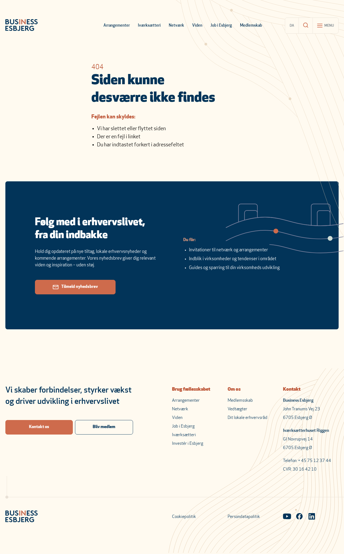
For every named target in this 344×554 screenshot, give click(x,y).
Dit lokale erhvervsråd (247, 418)
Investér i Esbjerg (187, 444)
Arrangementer (116, 26)
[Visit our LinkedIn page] (312, 517)
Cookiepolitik (184, 517)
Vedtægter (237, 409)
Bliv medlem (104, 427)
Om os (234, 389)
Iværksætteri (149, 26)
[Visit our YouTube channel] (287, 517)
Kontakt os (39, 427)
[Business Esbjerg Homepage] (21, 25)
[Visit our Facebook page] (299, 517)
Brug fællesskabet (191, 389)
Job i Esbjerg (221, 26)
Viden (197, 26)
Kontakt (291, 389)
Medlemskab (251, 26)
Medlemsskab (240, 400)
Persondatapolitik (244, 517)
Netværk (176, 26)
